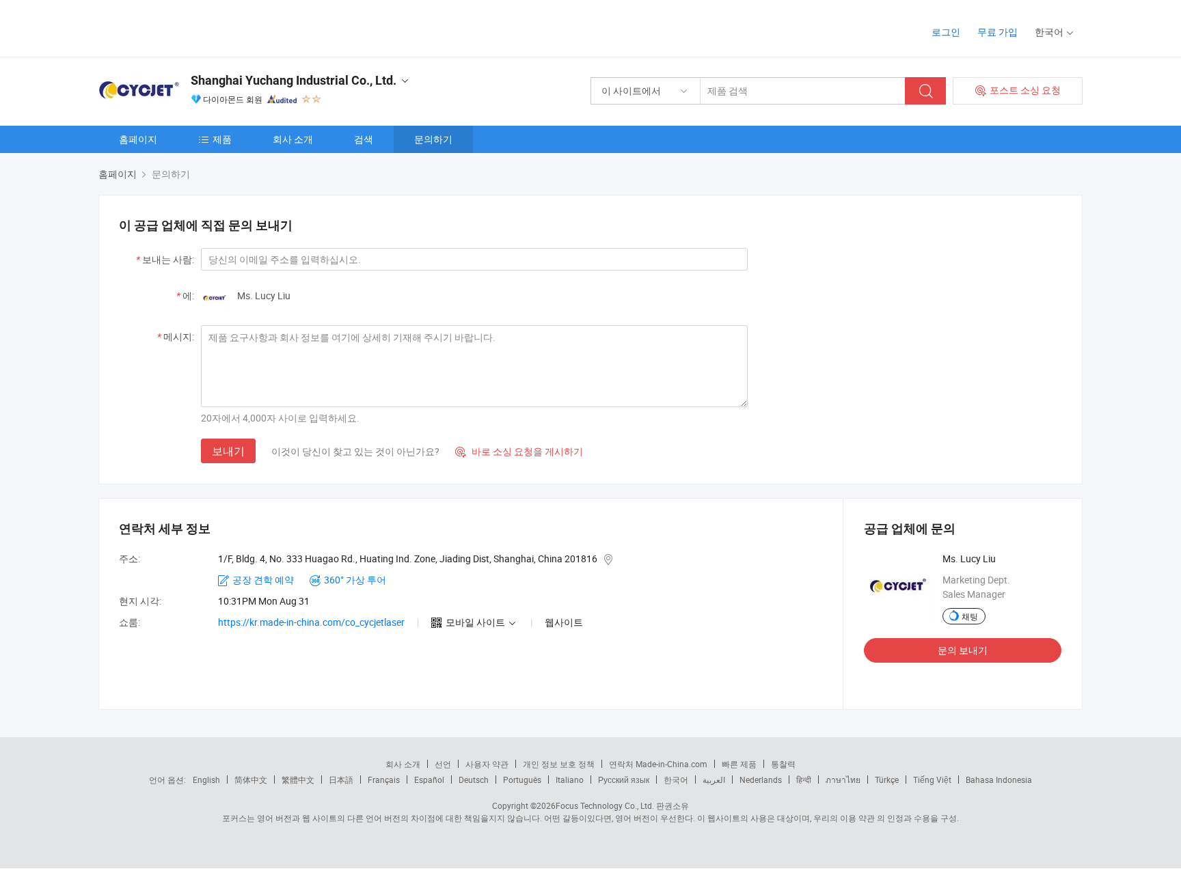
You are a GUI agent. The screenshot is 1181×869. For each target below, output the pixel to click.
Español (429, 779)
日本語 (341, 779)
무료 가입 (997, 31)
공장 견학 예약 (263, 579)
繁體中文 (298, 779)
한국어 (676, 779)
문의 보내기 (963, 650)
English (206, 779)
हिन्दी (803, 779)
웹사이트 (564, 622)
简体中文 (250, 779)
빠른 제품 (739, 763)
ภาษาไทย (843, 779)
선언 (443, 763)
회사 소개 (293, 139)
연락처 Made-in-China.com (658, 763)
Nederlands (760, 779)
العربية (714, 779)
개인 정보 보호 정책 (559, 763)
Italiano (570, 779)
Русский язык (623, 779)
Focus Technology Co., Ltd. (605, 805)
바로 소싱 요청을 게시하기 (519, 451)
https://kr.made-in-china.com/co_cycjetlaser (311, 622)
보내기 (228, 450)
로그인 (946, 31)
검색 (363, 139)
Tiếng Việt (932, 779)
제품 (222, 139)
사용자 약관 (486, 763)
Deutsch (474, 779)
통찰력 (783, 763)
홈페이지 (138, 139)
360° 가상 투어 (355, 579)
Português (522, 779)
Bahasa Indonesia (999, 779)
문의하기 (433, 139)
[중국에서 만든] (186, 27)
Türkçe (887, 779)
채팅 (970, 616)
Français (384, 779)
